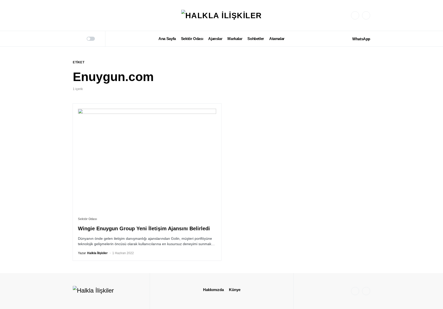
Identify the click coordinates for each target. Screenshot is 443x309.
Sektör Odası (87, 219)
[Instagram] (355, 15)
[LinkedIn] (366, 15)
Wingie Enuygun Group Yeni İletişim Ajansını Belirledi (144, 228)
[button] (74, 38)
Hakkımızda (213, 289)
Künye (234, 289)
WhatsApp (361, 39)
